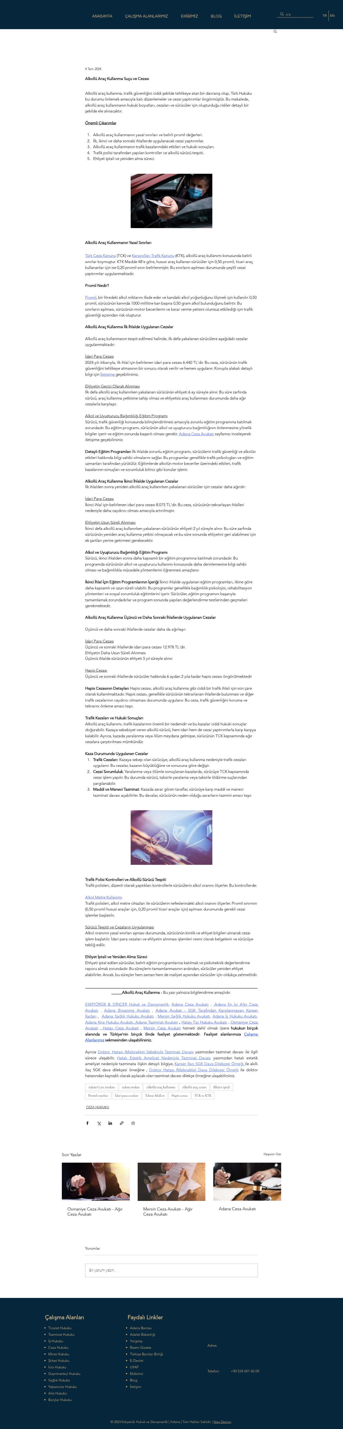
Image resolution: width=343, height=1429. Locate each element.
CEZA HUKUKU (97, 1107)
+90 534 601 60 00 (245, 1371)
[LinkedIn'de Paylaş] (110, 1123)
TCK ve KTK (202, 1096)
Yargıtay (136, 1341)
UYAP (134, 1367)
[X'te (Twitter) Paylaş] (99, 1123)
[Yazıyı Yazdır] (133, 1123)
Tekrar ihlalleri (155, 1096)
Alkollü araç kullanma (160, 1087)
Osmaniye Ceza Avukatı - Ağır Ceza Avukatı (94, 1211)
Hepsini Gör (272, 1154)
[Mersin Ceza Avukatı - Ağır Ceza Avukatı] (172, 1182)
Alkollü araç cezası (194, 1087)
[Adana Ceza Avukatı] (247, 1182)
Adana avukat (131, 1087)
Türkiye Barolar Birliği (146, 1354)
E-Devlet (136, 1360)
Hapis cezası (180, 1096)
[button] (275, 31)
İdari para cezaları (126, 1096)
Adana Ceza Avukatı (101, 1087)
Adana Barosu (140, 1328)
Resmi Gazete (140, 1347)
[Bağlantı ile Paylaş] (121, 1123)
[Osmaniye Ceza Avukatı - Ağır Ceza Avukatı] (96, 1182)
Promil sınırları (98, 1096)
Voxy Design (222, 1422)
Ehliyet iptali (221, 1087)
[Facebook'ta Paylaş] (87, 1123)
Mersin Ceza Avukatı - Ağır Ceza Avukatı (167, 1211)
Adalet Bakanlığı (142, 1334)
